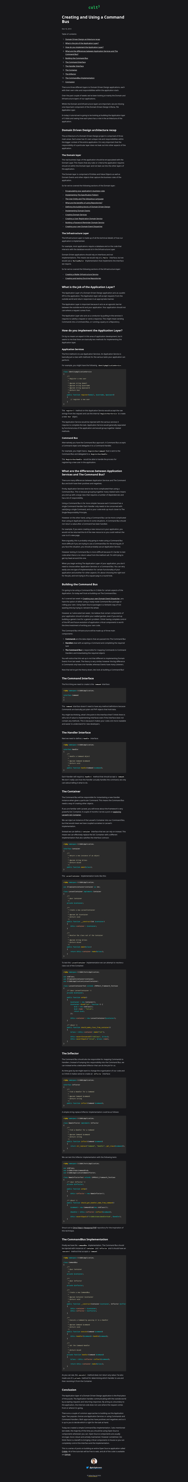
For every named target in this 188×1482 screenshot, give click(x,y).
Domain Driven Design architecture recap (82, 39)
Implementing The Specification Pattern (81, 195)
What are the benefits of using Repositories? (83, 203)
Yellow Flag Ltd (92, 1476)
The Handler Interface (74, 66)
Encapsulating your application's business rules (85, 191)
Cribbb (64, 1451)
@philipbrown (96, 1467)
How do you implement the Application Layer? (84, 47)
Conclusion (70, 82)
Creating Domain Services (76, 214)
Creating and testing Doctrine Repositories (83, 278)
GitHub (67, 1454)
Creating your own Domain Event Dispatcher (84, 226)
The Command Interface (75, 62)
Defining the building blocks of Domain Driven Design (87, 207)
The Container (71, 70)
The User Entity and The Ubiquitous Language (84, 199)
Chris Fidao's (78, 1227)
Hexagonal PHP (90, 1227)
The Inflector (70, 74)
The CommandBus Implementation (79, 78)
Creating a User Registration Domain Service (83, 218)
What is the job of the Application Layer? (82, 43)
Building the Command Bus (76, 58)
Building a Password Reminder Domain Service (84, 222)
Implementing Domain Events (77, 210)
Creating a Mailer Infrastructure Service (81, 274)
